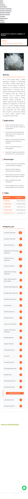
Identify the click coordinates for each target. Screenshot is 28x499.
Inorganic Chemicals (5, 10)
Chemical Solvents (5, 12)
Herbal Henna (4, 18)
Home (1, 1)
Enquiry (2, 20)
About (1, 3)
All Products (3, 6)
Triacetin (2, 16)
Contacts (4, 480)
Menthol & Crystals (15, 393)
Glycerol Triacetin (5, 14)
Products (2, 5)
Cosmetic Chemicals (5, 8)
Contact (2, 22)
